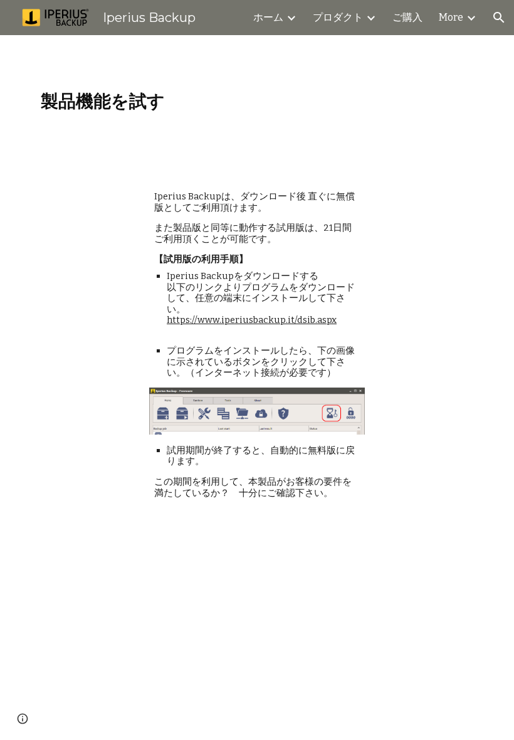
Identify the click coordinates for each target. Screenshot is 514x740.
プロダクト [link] (338, 17)
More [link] (451, 17)
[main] (257, 101)
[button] (499, 18)
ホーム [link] (268, 17)
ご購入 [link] (407, 17)
